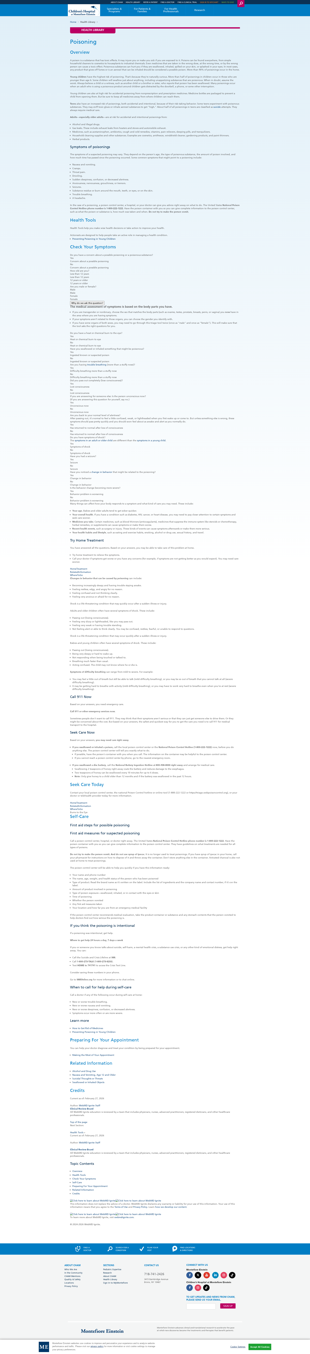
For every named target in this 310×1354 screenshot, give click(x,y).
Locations (69, 1282)
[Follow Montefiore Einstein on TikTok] (232, 1275)
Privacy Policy (140, 1206)
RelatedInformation (80, 572)
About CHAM (117, 2)
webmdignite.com (124, 1217)
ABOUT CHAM (72, 1265)
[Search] (240, 3)
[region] (155, 1347)
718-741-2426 (154, 1274)
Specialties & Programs (114, 10)
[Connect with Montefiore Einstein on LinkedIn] (215, 1275)
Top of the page (78, 1122)
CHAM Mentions (72, 1276)
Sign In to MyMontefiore (115, 1282)
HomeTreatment (78, 568)
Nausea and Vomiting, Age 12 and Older (94, 1074)
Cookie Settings (238, 1347)
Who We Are (70, 1269)
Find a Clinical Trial (187, 2)
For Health (171, 10)
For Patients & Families (142, 10)
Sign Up (227, 1305)
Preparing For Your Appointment (90, 1186)
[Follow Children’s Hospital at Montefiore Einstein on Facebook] (189, 1287)
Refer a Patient (150, 2)
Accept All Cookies (259, 1347)
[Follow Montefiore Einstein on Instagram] (224, 1275)
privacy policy (97, 1346)
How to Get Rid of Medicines (87, 1028)
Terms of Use (121, 1206)
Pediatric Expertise (112, 1269)
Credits (76, 1193)
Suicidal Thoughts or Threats (87, 1078)
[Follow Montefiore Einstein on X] (198, 1275)
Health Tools (76, 1132)
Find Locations (187, 1248)
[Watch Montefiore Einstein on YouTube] (206, 1275)
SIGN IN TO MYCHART (209, 2)
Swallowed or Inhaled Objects (88, 1082)
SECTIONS (108, 1265)
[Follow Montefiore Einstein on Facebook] (189, 1275)
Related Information (83, 1189)
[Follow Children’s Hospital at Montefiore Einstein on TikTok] (206, 1287)
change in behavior (101, 472)
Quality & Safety (72, 1279)
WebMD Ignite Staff (89, 1142)
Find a (87, 1248)
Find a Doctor (167, 2)
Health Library (133, 2)
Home (73, 21)
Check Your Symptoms (84, 1178)
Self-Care (77, 1182)
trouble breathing (96, 364)
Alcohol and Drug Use (84, 1071)
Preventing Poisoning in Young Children (94, 238)
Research (199, 10)
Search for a (122, 1248)
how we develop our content (170, 1206)
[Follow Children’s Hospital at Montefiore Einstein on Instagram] (198, 1287)
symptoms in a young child (151, 440)
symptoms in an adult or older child (94, 440)
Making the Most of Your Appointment (93, 1055)
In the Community (73, 1272)
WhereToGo (76, 575)
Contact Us (151, 1265)
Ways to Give (228, 2)
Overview (77, 1171)
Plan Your (152, 1248)
